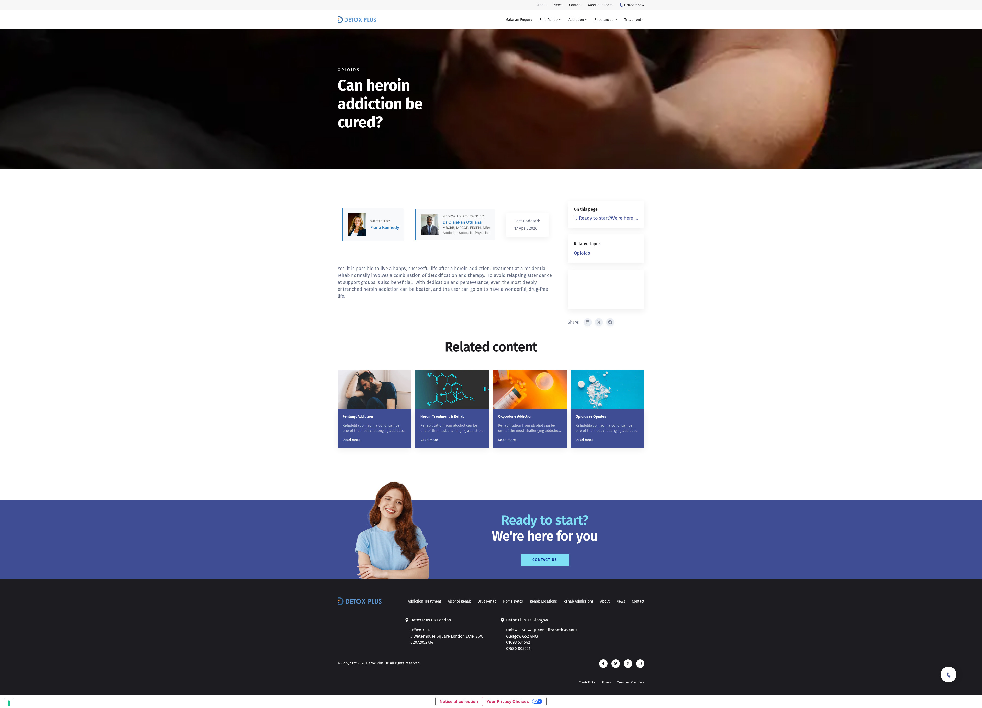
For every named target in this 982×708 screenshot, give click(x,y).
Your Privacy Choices (507, 701)
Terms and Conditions (630, 682)
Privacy (606, 682)
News (620, 601)
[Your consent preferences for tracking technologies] (9, 703)
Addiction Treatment (424, 601)
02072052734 (421, 642)
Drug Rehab (487, 601)
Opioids (582, 253)
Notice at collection (459, 701)
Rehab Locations (543, 601)
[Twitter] (615, 663)
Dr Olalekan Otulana (462, 222)
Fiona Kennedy (384, 227)
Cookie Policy (587, 682)
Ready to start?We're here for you (608, 218)
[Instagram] (640, 663)
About (605, 601)
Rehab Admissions (579, 601)
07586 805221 (518, 648)
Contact (638, 601)
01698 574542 (518, 642)
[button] (550, 20)
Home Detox (513, 601)
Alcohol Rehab (459, 601)
